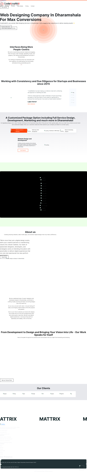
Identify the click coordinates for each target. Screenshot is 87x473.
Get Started (23, 150)
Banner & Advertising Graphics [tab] (69, 130)
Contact (32, 6)
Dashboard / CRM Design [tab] (54, 130)
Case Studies (20, 6)
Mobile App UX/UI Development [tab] (35, 130)
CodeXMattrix (3, 0)
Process (13, 6)
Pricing (26, 6)
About (1, 445)
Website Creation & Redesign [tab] (19, 130)
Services (1, 447)
